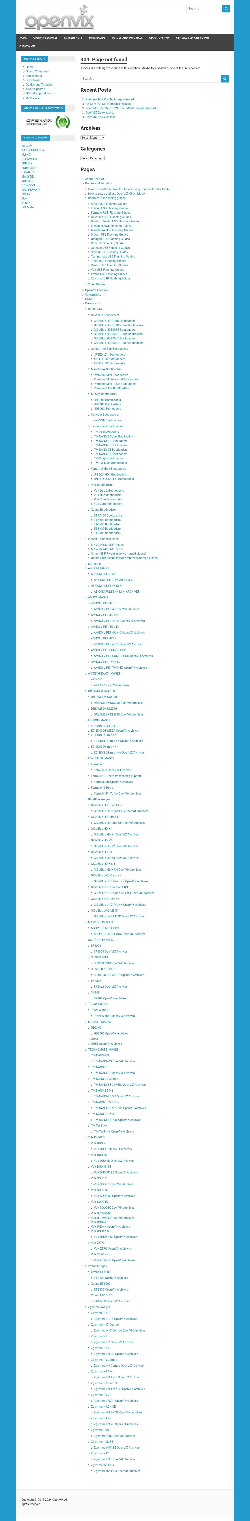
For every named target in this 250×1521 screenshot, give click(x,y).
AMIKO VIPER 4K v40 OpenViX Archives (119, 632)
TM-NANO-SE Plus (103, 1114)
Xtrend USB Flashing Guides (109, 274)
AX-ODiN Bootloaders (107, 420)
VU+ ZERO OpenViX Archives (112, 1248)
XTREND (27, 203)
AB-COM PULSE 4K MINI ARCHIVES (116, 591)
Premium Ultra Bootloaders (111, 388)
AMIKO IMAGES (98, 597)
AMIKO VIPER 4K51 (103, 638)
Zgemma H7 (99, 1336)
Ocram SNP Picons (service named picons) (118, 553)
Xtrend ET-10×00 (101, 1295)
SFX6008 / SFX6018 (104, 969)
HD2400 (96, 1027)
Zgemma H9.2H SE (103, 1406)
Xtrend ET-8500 (101, 1283)
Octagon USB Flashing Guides (110, 239)
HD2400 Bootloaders (107, 404)
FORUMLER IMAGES (101, 758)
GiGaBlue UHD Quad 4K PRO (109, 887)
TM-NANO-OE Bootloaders (111, 449)
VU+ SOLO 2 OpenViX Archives (113, 1184)
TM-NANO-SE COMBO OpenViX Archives (120, 1084)
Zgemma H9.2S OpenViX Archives (116, 1424)
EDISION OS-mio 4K (103, 735)
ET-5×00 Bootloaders (107, 520)
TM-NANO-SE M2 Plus (105, 1102)
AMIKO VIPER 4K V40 (105, 626)
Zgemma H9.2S (101, 1418)
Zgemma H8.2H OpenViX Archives (116, 1354)
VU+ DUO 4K (99, 1155)
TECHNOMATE (30, 189)
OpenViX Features (45, 38)
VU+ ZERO (97, 1242)
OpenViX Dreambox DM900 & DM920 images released (121, 108)
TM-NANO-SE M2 (102, 1090)
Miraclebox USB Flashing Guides (112, 230)
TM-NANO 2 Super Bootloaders (114, 436)
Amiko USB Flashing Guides (109, 204)
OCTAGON (28, 185)
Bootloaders (96, 309)
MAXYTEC (28, 176)
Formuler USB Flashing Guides (110, 212)
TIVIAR (25, 194)
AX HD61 (97, 679)
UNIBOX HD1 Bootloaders (110, 474)
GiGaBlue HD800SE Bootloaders (114, 329)
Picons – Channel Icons (103, 539)
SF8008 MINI (99, 957)
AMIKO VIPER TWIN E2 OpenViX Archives (120, 667)
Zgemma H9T (100, 1453)
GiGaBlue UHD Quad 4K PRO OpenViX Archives (124, 893)
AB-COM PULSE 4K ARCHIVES (113, 580)
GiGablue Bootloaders (105, 315)
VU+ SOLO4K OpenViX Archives (114, 1207)
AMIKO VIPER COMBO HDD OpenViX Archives (123, 656)
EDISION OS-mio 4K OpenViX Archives (118, 741)
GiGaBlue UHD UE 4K (104, 910)
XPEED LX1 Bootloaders (109, 354)
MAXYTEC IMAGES (100, 922)
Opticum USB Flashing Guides (110, 247)
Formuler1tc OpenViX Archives (113, 782)
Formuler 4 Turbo (102, 787)
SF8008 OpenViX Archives (111, 951)
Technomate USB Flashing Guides (113, 256)
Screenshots (73, 38)
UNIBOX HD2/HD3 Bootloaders (114, 479)
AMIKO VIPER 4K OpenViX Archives (116, 609)
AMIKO (25, 154)
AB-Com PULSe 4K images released (108, 104)
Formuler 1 (98, 764)
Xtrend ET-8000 (101, 1272)
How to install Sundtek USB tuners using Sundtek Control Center (129, 189)
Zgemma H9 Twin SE (104, 1383)
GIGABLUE (28, 172)
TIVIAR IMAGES (98, 1004)
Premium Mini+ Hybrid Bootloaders (116, 379)
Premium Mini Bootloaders (111, 375)
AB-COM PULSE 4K (103, 574)
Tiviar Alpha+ (99, 1010)
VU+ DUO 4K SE (101, 1166)
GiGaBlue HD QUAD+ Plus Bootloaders (118, 325)
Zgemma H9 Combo (104, 1360)
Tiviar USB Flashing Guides (108, 261)
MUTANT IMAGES (99, 1022)
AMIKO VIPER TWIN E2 (105, 662)
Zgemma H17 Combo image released (110, 99)
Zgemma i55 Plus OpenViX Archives (117, 1471)
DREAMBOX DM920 (104, 708)
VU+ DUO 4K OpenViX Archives (114, 1161)
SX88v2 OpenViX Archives (111, 986)
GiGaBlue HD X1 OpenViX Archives (116, 834)
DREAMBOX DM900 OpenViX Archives (118, 703)
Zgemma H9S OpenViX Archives (114, 1436)
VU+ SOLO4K (99, 1201)
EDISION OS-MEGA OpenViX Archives (115, 730)
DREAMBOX (29, 159)
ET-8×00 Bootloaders (107, 528)
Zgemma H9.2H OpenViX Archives (116, 1400)
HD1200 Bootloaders (107, 400)
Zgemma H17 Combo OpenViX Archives (119, 1330)
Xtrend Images (97, 1266)
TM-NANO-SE (99, 1067)
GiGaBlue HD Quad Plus (106, 805)
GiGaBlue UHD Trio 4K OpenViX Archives (120, 904)
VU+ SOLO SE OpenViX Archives (114, 1196)
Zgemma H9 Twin (102, 1371)
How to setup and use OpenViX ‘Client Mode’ (116, 193)
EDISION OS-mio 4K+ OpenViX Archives (119, 752)
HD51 (94, 1039)
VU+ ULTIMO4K (101, 1213)
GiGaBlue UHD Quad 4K (106, 875)
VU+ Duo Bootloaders (108, 495)
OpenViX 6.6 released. (100, 112)
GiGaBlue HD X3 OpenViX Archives (116, 858)
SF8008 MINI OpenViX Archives (114, 963)
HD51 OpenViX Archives (106, 1043)
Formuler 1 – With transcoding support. (116, 776)
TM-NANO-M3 (100, 1055)
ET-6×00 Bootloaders (107, 524)
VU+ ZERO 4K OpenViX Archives (114, 1260)
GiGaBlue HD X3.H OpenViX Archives (117, 869)
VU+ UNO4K (98, 1222)
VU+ (24, 198)
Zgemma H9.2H (101, 1395)
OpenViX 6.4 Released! (100, 117)
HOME (89, 299)
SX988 (95, 992)
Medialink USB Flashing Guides (111, 226)
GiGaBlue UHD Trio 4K (105, 899)
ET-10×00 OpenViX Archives (112, 1301)
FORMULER (28, 168)
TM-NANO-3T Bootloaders (110, 445)
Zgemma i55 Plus (102, 1465)
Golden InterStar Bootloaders (109, 348)
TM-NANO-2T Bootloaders (110, 441)
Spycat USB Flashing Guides (109, 252)
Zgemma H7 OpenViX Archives (114, 1342)
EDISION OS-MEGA (103, 726)
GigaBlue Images (99, 799)
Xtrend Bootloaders (103, 509)
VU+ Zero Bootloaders (108, 504)
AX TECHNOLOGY (32, 150)
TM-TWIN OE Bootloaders (110, 463)
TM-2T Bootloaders (106, 432)
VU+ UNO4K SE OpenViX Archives (115, 1237)
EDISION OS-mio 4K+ (104, 746)
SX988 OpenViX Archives (110, 998)
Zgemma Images (99, 1307)
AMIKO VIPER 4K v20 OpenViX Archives (119, 621)
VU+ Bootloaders (102, 485)
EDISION (26, 163)
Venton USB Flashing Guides (109, 265)
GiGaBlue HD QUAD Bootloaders (114, 321)
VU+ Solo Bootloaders (108, 499)
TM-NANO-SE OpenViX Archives (114, 1073)
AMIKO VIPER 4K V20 (105, 615)
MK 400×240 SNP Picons (107, 549)
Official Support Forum (192, 38)
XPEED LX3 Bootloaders (109, 363)
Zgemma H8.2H (101, 1348)
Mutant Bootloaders (104, 394)
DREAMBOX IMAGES (101, 691)
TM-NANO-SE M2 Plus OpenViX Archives (120, 1108)
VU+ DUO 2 (98, 1143)
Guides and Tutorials (127, 38)
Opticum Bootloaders (104, 414)
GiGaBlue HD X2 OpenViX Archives (116, 846)
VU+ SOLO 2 (99, 1178)
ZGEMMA (27, 207)
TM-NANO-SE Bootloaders (110, 454)
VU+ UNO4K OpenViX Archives (110, 1226)
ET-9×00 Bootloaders (107, 533)
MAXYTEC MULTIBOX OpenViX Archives (119, 934)
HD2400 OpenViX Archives (111, 1033)
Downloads (97, 38)
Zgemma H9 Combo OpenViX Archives (119, 1365)
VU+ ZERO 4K (100, 1254)
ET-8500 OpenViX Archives (111, 1289)
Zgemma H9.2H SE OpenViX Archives (118, 1412)
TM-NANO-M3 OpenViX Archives (114, 1061)
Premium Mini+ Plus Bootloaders (115, 384)
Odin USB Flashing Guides (108, 243)
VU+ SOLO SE (100, 1190)
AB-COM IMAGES (99, 568)
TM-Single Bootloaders (108, 458)
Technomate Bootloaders (107, 426)
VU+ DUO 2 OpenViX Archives (113, 1149)
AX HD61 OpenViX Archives (111, 685)
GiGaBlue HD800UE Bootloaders (114, 338)
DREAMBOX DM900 (104, 697)
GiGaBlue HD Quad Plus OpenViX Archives (121, 811)
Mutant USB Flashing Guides (109, 234)
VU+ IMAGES (96, 1137)
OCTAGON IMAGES (100, 940)
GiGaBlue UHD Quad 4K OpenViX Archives (121, 881)
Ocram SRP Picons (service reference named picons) (125, 558)
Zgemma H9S (100, 1430)
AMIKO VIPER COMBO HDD (108, 650)
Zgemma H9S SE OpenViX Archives (117, 1447)
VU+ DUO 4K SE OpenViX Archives (116, 1172)
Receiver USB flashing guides (107, 198)
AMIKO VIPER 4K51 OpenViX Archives (118, 644)
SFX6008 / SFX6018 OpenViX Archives (119, 975)
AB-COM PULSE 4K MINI (106, 585)
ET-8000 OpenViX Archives (111, 1278)
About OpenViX (159, 38)
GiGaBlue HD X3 (101, 852)
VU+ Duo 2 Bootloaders (109, 490)
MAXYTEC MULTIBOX (105, 928)
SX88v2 (96, 981)
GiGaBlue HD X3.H (103, 863)
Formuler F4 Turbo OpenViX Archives (117, 793)
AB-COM (26, 146)
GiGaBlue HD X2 (101, 840)
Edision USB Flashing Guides (109, 208)
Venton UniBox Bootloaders (108, 468)
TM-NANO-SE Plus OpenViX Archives (117, 1120)
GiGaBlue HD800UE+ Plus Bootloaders (118, 343)
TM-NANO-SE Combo (104, 1079)
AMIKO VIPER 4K (102, 603)
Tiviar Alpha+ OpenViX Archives (114, 1016)
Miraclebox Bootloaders (106, 369)
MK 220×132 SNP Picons (107, 545)
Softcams (94, 564)
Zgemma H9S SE (102, 1441)
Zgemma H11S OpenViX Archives (115, 1319)
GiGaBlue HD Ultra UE (105, 817)
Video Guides (96, 284)
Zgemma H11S (101, 1313)
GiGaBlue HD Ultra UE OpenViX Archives (119, 823)
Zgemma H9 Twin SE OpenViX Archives (119, 1389)
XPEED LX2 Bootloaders (109, 359)
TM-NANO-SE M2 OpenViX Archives (117, 1096)
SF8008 (96, 945)
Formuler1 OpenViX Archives (112, 770)
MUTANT (27, 181)
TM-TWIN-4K (99, 1125)
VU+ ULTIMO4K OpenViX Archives (112, 1218)
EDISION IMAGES (99, 720)
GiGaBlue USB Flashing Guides (111, 217)
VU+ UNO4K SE (101, 1231)
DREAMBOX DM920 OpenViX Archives (118, 714)
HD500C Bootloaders (107, 408)
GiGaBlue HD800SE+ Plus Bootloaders (118, 334)
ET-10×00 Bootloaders (108, 515)
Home (23, 38)
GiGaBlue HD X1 (101, 828)
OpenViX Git (27, 46)
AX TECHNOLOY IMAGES (104, 673)
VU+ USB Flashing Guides (107, 269)
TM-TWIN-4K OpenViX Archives (114, 1131)
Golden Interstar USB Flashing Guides (115, 221)
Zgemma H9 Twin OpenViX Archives (117, 1377)
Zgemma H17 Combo (105, 1324)
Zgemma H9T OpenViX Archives (114, 1459)
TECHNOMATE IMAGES (103, 1049)
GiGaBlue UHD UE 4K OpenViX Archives (119, 916)
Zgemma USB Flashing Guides (110, 278)
